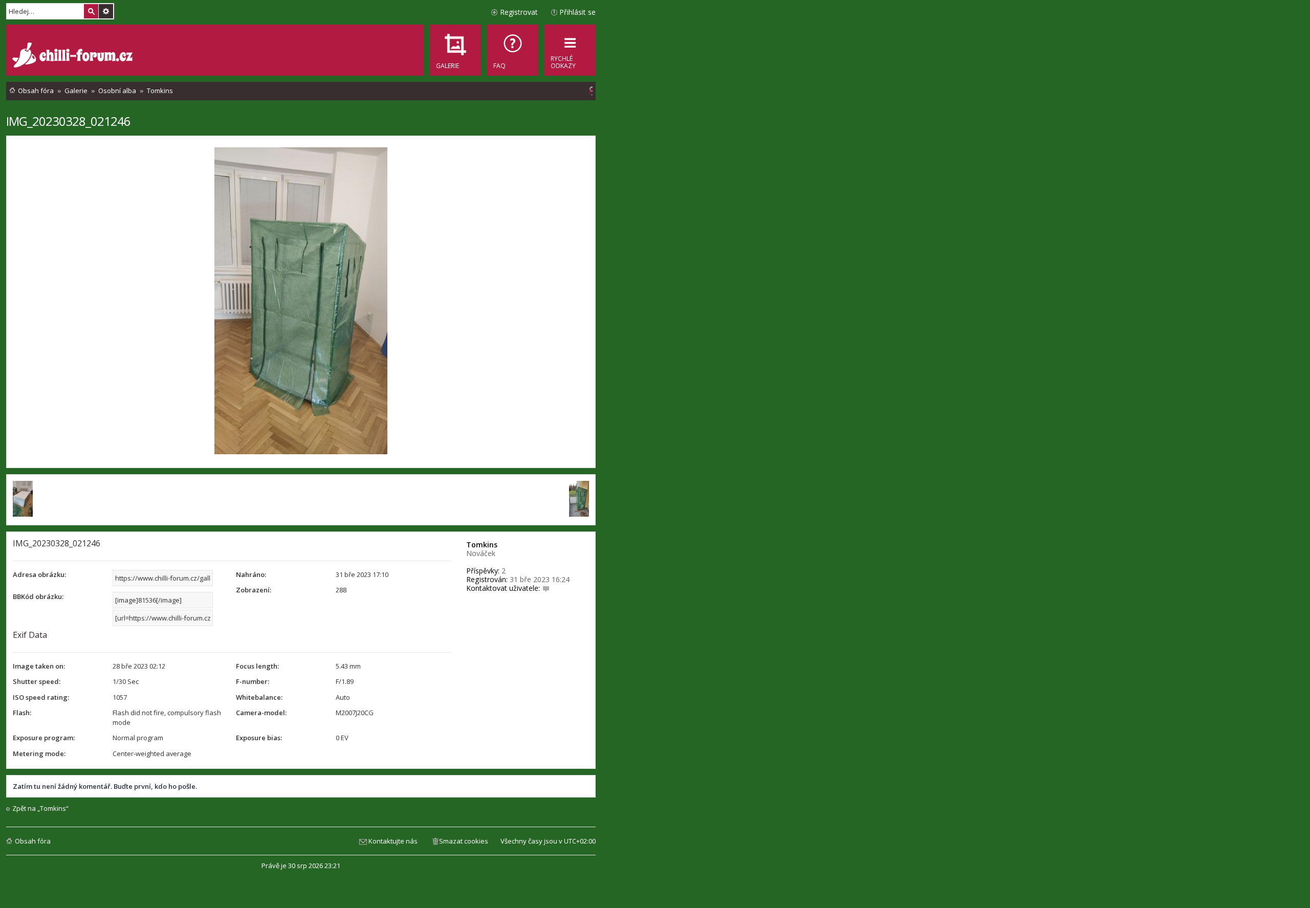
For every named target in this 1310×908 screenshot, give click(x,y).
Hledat (91, 11)
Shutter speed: (36, 681)
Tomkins (481, 544)
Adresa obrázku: (39, 574)
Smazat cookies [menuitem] (463, 841)
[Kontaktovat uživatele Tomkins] (546, 588)
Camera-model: (261, 712)
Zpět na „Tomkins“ (40, 808)
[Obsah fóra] (73, 56)
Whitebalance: (259, 697)
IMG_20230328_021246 (68, 121)
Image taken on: (39, 666)
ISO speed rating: (41, 697)
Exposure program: (44, 737)
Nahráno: (251, 574)
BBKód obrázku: (38, 596)
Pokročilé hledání (106, 11)
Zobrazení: (253, 589)
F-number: (252, 681)
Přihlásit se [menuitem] (577, 12)
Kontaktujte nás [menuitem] (393, 841)
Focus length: (257, 666)
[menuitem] (512, 50)
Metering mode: (39, 753)
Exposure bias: (259, 737)
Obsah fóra (33, 841)
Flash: (22, 712)
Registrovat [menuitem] (519, 12)
